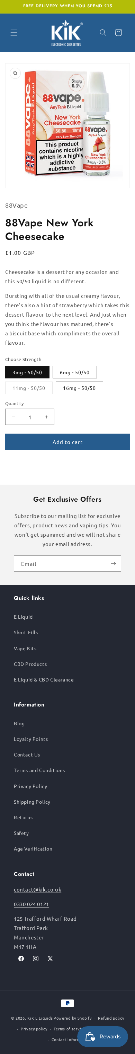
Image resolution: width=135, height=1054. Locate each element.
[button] (13, 32)
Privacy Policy (30, 786)
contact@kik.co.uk (37, 889)
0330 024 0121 (31, 904)
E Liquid (23, 616)
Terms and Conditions (39, 770)
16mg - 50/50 (79, 388)
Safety (21, 833)
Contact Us (27, 754)
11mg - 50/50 (32, 389)
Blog (19, 723)
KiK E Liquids (40, 1018)
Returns (23, 817)
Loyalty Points (31, 739)
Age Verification (33, 848)
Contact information (71, 1039)
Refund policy (111, 1018)
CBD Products (30, 664)
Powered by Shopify (73, 1018)
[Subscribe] (113, 563)
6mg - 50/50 (75, 372)
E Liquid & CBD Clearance (44, 679)
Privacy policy (34, 1028)
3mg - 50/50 (27, 372)
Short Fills (26, 632)
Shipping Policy (32, 801)
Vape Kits (25, 648)
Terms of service (69, 1028)
